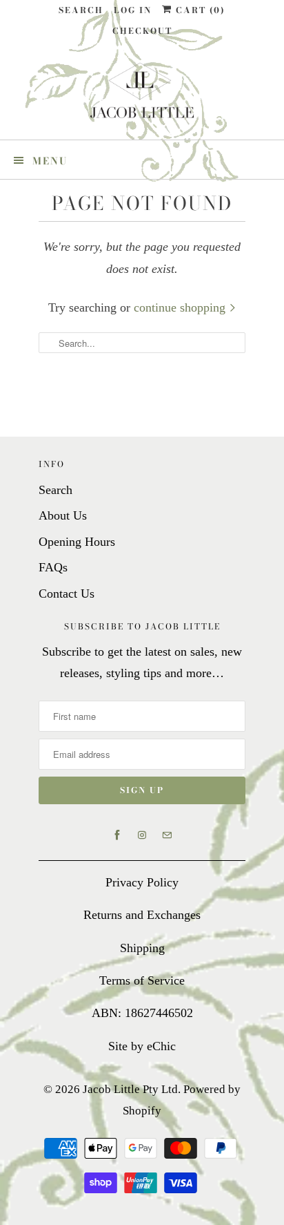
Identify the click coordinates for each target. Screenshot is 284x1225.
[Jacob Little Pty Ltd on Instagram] (142, 835)
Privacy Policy (142, 882)
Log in (133, 10)
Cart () (198, 10)
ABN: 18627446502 (142, 1013)
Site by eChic (142, 1046)
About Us (63, 515)
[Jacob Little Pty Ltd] (142, 95)
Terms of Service (142, 980)
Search (81, 10)
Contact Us (66, 593)
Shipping (142, 948)
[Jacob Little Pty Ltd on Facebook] (117, 835)
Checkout (142, 30)
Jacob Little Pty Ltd (130, 1089)
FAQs (53, 567)
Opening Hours (77, 542)
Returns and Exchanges (142, 915)
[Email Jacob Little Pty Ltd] (167, 835)
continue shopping (181, 307)
